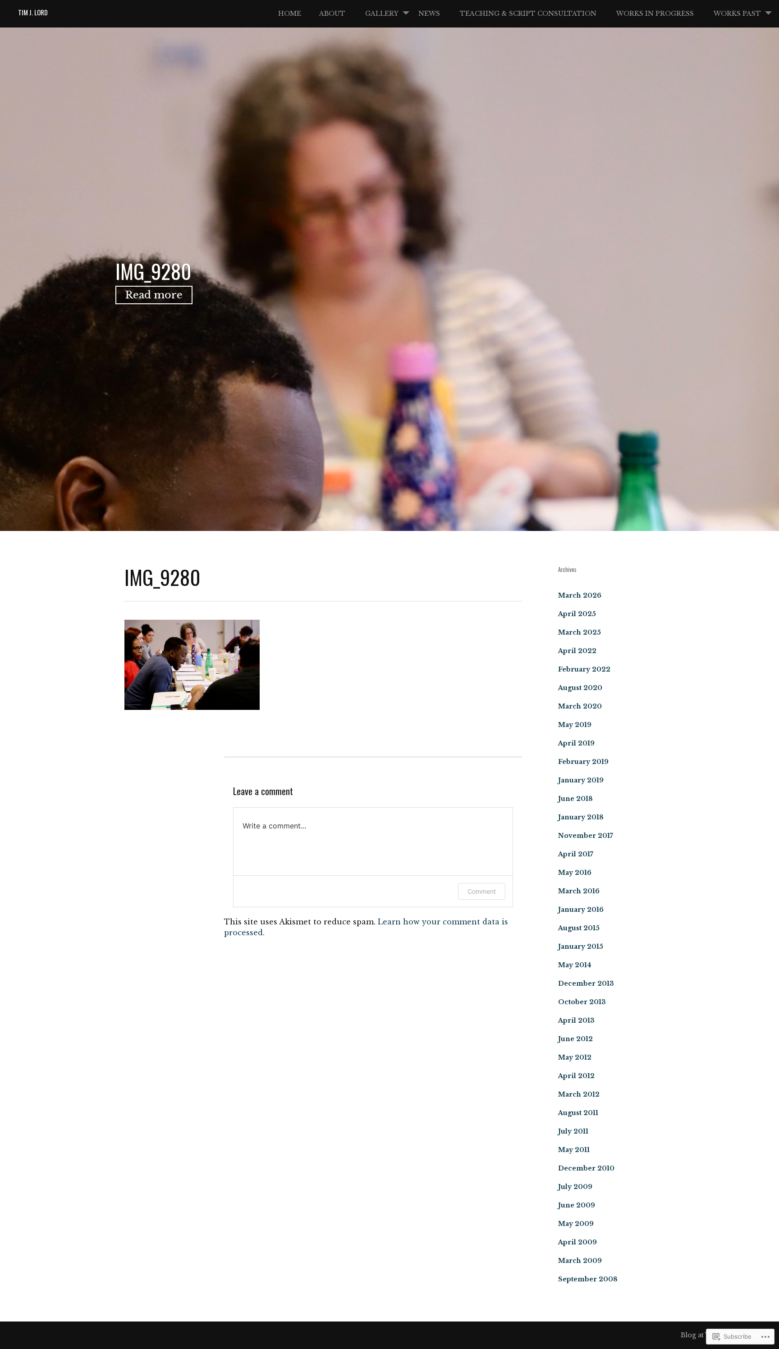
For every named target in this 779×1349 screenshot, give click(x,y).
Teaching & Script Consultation (528, 13)
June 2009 (576, 1205)
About (332, 13)
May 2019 (574, 725)
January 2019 (581, 780)
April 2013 (576, 1020)
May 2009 (576, 1224)
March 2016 (579, 891)
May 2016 (574, 873)
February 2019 (583, 762)
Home (289, 13)
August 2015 (579, 928)
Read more (154, 295)
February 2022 (584, 669)
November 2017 (585, 836)
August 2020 (580, 688)
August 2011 (578, 1113)
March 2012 (579, 1094)
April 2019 (576, 743)
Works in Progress (655, 13)
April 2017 (575, 854)
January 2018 (581, 817)
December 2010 (586, 1168)
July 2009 (575, 1187)
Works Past (737, 13)
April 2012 (576, 1076)
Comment (481, 891)
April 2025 (577, 614)
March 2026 (579, 595)
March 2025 (579, 632)
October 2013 (582, 1002)
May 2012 (574, 1057)
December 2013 (586, 983)
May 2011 (574, 1150)
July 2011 (573, 1131)
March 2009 (580, 1261)
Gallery (382, 13)
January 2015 (580, 946)
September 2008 (588, 1279)
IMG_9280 (153, 271)
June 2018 (575, 799)
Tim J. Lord (33, 12)
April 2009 (577, 1242)
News (429, 13)
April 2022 (577, 651)
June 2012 (575, 1039)
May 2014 (574, 965)
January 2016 (581, 909)
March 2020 (580, 706)
